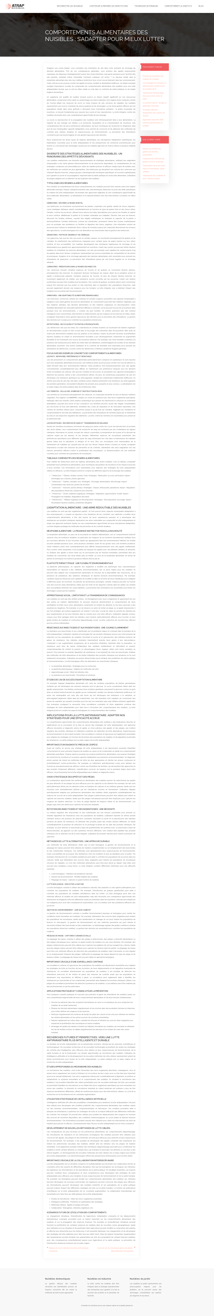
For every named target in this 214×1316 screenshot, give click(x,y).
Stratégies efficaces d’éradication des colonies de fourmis (154, 113)
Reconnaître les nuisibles (70, 6)
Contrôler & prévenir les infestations (109, 6)
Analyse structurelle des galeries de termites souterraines (152, 152)
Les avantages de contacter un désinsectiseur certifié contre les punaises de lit (154, 86)
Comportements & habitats (178, 6)
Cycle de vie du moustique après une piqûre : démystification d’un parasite (115, 1249)
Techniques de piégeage (146, 6)
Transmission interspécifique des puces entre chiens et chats (153, 96)
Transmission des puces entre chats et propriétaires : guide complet (154, 169)
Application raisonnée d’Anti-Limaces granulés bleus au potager (153, 123)
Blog (201, 6)
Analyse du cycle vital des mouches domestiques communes (68, 1249)
